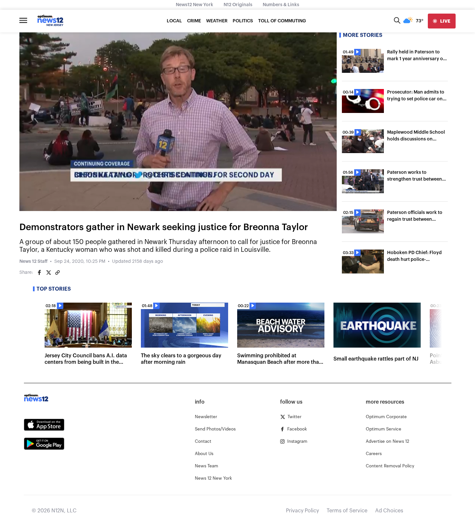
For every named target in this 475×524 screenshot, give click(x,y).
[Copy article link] (57, 272)
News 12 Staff (33, 261)
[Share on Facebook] (39, 272)
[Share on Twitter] (48, 272)
